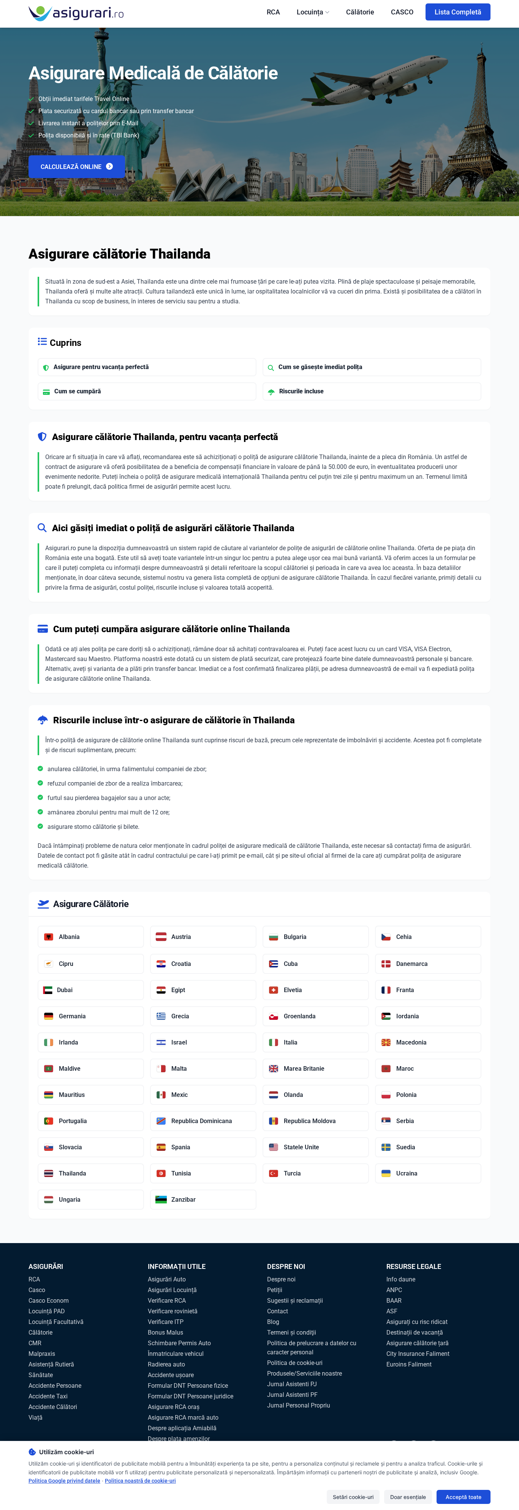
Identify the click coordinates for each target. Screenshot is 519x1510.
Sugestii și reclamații (295, 1300)
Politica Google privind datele (64, 1481)
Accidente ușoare (171, 1375)
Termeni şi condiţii (291, 1332)
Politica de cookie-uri (295, 1362)
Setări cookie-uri (353, 1497)
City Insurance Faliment (417, 1353)
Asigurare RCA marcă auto (183, 1417)
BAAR (394, 1300)
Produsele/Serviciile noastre (304, 1373)
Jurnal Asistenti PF (292, 1394)
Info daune (400, 1279)
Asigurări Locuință (172, 1290)
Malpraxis (41, 1353)
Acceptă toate (463, 1497)
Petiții (274, 1290)
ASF (391, 1311)
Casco (36, 1290)
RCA (273, 12)
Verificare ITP (166, 1321)
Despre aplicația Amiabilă (182, 1428)
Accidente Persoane (54, 1385)
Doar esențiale (408, 1497)
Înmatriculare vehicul (176, 1353)
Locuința (310, 12)
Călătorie (360, 12)
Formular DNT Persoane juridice (190, 1396)
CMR (34, 1343)
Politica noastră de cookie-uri (140, 1481)
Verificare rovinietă (173, 1311)
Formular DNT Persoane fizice (188, 1385)
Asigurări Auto (167, 1279)
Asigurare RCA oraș (173, 1407)
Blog (273, 1321)
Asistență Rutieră (51, 1364)
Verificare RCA (167, 1300)
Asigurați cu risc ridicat (417, 1321)
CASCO (402, 12)
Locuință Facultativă (56, 1321)
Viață (35, 1417)
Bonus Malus (165, 1332)
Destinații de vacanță (414, 1332)
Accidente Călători (52, 1407)
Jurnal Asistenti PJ (292, 1384)
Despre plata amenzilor (179, 1438)
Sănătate (40, 1375)
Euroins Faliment (409, 1364)
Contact (277, 1311)
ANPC (394, 1290)
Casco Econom (48, 1300)
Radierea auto (166, 1364)
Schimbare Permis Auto (179, 1343)
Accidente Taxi (48, 1396)
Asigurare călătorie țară (417, 1343)
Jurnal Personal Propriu (298, 1405)
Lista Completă (458, 12)
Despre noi (281, 1279)
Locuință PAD (46, 1311)
